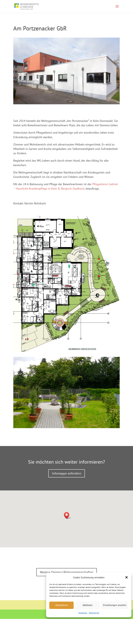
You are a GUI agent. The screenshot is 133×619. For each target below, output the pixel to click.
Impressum (82, 613)
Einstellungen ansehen (114, 605)
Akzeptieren (61, 605)
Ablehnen (87, 605)
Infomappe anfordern (66, 473)
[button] (126, 577)
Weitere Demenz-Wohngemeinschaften (66, 572)
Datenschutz (94, 613)
